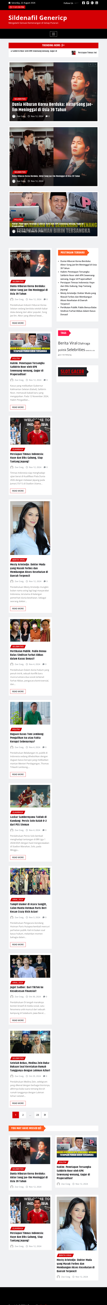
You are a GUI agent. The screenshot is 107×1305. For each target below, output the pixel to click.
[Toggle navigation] (53, 34)
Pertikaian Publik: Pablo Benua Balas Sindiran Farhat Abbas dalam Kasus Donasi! (28, 655)
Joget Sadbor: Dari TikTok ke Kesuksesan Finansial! (26, 989)
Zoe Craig (21, 116)
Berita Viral (67, 343)
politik (62, 350)
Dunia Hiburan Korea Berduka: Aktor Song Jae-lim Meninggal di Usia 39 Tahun (46, 176)
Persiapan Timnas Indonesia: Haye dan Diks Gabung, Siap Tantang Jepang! (50, 107)
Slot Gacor (72, 372)
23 (37, 1114)
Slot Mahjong (66, 355)
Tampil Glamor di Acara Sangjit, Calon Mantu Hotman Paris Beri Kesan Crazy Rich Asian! (28, 908)
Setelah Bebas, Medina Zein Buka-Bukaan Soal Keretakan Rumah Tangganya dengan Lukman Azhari (30, 1067)
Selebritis (89, 350)
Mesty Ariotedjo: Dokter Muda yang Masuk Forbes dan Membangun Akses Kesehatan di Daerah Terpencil (29, 570)
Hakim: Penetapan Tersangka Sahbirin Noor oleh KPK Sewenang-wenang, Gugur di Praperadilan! (48, 225)
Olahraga (84, 343)
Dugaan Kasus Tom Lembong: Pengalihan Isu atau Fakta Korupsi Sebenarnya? (27, 738)
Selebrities (76, 349)
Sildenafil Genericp (37, 17)
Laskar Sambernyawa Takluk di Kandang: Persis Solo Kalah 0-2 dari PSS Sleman (28, 821)
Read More (18, 323)
